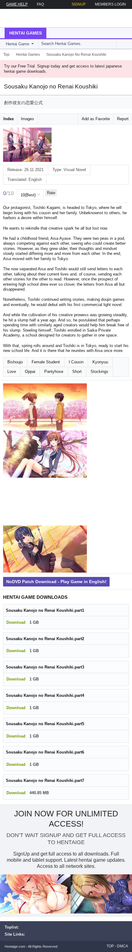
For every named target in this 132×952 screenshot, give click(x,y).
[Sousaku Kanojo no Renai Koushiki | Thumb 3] (45, 501)
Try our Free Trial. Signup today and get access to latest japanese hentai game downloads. (63, 69)
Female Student (46, 362)
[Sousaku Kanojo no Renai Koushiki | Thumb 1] (45, 407)
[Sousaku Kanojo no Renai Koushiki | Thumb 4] (45, 549)
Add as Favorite (96, 118)
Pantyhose (53, 371)
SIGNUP (79, 4)
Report (123, 118)
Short (77, 371)
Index (8, 118)
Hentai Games (25, 33)
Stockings (99, 371)
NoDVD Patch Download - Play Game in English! (56, 581)
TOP (110, 946)
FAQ (40, 4)
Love (11, 371)
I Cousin (76, 362)
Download (15, 622)
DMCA (122, 946)
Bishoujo (15, 362)
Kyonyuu (100, 362)
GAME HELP (17, 4)
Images (27, 118)
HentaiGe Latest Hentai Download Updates (36, 18)
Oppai (30, 371)
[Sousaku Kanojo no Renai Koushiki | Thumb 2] (45, 454)
